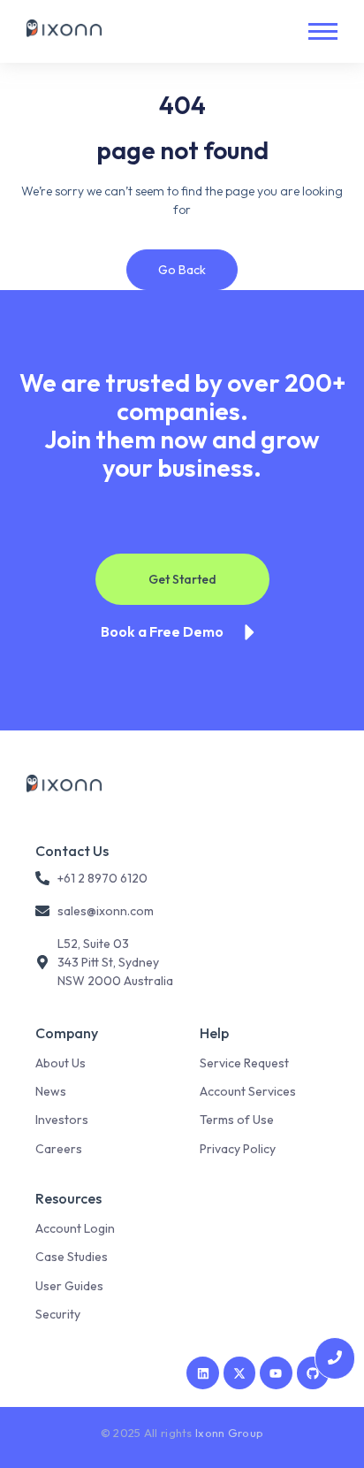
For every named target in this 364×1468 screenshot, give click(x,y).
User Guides (69, 1286)
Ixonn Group (229, 1433)
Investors (61, 1120)
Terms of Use (237, 1120)
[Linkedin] (202, 1372)
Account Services (248, 1091)
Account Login (75, 1228)
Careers (58, 1149)
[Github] (313, 1372)
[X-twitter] (239, 1372)
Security (57, 1314)
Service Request (244, 1063)
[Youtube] (276, 1372)
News (50, 1091)
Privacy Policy (238, 1149)
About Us (60, 1063)
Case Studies (71, 1257)
